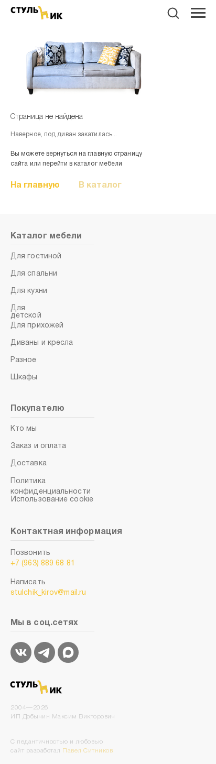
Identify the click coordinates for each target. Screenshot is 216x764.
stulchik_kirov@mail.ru (48, 593)
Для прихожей (36, 325)
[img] (20, 652)
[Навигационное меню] (198, 13)
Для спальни (33, 273)
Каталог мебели (46, 236)
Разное (23, 360)
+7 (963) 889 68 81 (42, 563)
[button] (173, 12)
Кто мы (23, 428)
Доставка (28, 463)
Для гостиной (35, 256)
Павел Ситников (87, 751)
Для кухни (28, 291)
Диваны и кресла (41, 343)
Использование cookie (52, 499)
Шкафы (24, 377)
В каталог (100, 185)
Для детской (25, 312)
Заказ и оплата (38, 446)
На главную (35, 185)
